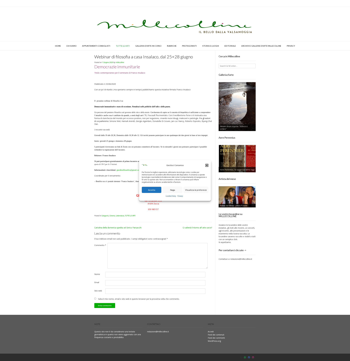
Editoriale (230, 46)
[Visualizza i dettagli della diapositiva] (237, 106)
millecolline (120, 62)
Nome (97, 274)
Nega (172, 190)
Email (96, 282)
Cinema (112, 216)
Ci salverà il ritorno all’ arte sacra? (197, 227)
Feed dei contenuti (216, 334)
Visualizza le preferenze (196, 190)
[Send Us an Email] (241, 357)
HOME (58, 46)
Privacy (180, 196)
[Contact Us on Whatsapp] (245, 357)
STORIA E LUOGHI (210, 46)
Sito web (98, 290)
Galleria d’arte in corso (148, 46)
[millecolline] (175, 24)
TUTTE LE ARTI (123, 46)
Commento (100, 245)
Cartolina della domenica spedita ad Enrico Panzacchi (117, 227)
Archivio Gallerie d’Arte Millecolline (261, 46)
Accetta (151, 190)
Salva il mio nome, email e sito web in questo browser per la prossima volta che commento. (139, 299)
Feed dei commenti (216, 338)
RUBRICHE (172, 46)
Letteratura (120, 216)
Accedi (211, 331)
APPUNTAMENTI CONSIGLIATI (96, 46)
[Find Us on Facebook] (249, 357)
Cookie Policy (171, 196)
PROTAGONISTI (189, 46)
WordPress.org (214, 341)
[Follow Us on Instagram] (253, 357)
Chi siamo (71, 46)
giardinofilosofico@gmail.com (128, 170)
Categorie (105, 216)
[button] (206, 165)
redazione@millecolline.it (241, 259)
